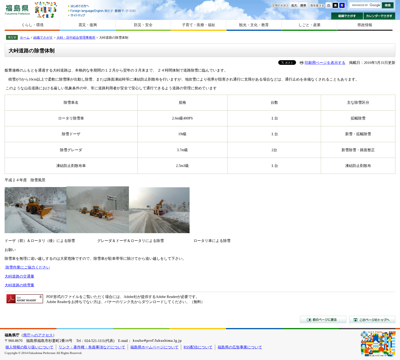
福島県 (17, 9)
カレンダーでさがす (379, 16)
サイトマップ (102, 15)
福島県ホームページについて (154, 347)
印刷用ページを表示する (325, 63)
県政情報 (364, 25)
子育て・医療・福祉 (198, 25)
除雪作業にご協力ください (28, 267)
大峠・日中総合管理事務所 (75, 37)
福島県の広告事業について (240, 347)
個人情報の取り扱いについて (29, 347)
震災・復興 (87, 25)
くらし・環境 (32, 25)
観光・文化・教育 (254, 25)
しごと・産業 (309, 25)
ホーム (25, 37)
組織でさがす (347, 16)
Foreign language (102, 11)
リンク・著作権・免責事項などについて (92, 347)
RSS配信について (198, 347)
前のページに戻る (323, 319)
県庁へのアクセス (38, 335)
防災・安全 (143, 25)
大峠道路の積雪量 (19, 285)
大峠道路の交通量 (19, 276)
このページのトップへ (372, 319)
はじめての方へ (102, 6)
